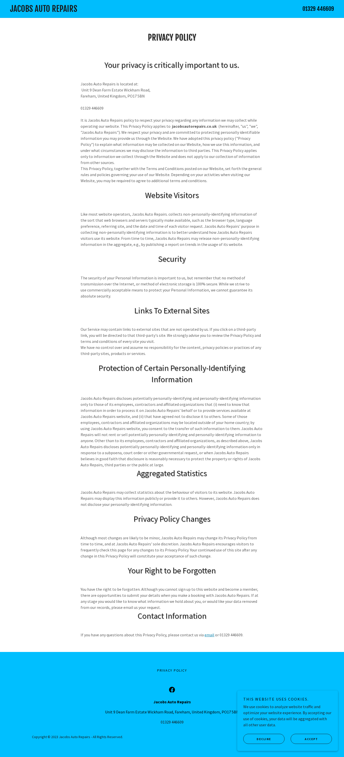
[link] (127, 10)
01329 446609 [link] (318, 8)
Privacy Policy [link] (172, 670)
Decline (264, 739)
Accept (311, 739)
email (209, 634)
